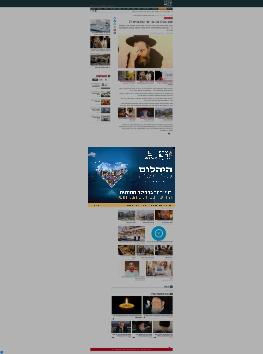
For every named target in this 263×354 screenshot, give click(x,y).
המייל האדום (96, 6)
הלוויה (161, 182)
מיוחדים (141, 11)
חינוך (148, 11)
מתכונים (106, 8)
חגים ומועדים (135, 11)
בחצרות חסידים (166, 11)
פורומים (93, 8)
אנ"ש (145, 11)
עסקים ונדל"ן (113, 8)
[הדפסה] (115, 41)
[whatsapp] (115, 38)
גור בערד (166, 182)
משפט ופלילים (146, 8)
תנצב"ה (152, 11)
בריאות (133, 8)
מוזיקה (139, 8)
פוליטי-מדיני (154, 8)
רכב (124, 8)
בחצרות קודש (162, 8)
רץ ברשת (99, 8)
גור (171, 182)
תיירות (119, 8)
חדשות (169, 8)
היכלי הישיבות (158, 11)
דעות (128, 8)
